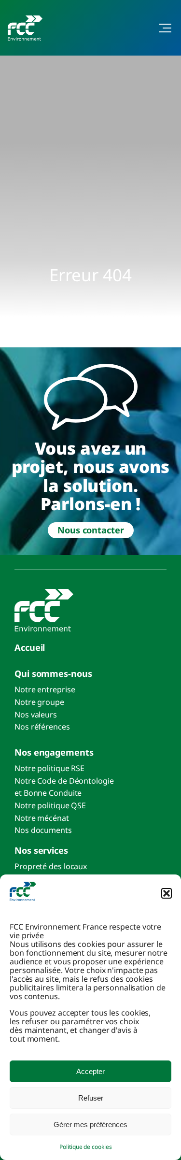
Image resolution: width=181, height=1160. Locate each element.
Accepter (90, 1071)
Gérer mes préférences (90, 1124)
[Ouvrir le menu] (159, 28)
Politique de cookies (85, 1147)
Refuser (90, 1098)
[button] (166, 893)
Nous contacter (90, 530)
